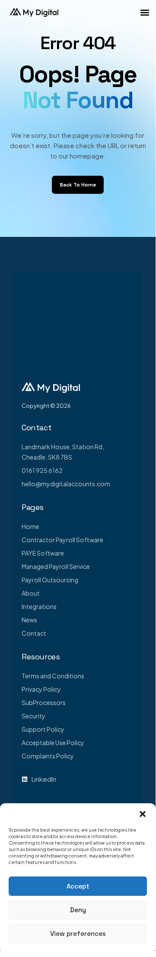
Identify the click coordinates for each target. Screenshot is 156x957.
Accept (78, 886)
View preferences (78, 933)
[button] (142, 814)
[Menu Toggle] (145, 12)
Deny (78, 910)
